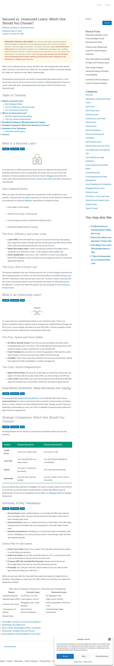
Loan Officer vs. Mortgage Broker (49, 493)
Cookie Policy (78, 661)
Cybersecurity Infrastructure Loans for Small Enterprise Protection (96, 50)
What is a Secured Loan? (12, 101)
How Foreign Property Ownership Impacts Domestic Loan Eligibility (97, 71)
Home (99, 5)
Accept (65, 656)
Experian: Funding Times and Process (20, 631)
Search (88, 19)
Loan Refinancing (93, 173)
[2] (62, 252)
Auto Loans (90, 107)
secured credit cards (48, 179)
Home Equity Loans (93, 142)
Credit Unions (91, 126)
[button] (109, 639)
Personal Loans (92, 192)
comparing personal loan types (33, 85)
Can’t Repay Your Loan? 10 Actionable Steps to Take (101, 248)
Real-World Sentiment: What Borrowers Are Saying (23, 122)
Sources (5, 134)
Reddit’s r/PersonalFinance (28, 398)
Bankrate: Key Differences (15, 625)
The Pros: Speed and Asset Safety (18, 116)
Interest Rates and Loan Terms (98, 146)
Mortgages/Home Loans (95, 188)
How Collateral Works (13, 104)
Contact (9, 661)
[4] (58, 355)
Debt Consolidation (93, 130)
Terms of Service (31, 661)
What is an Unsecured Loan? (14, 113)
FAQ (22, 149)
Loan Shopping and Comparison (98, 184)
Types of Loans (92, 208)
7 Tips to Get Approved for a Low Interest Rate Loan (100, 259)
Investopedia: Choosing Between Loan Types (22, 634)
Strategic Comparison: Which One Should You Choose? (26, 125)
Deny (84, 656)
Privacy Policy (88, 661)
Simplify (5, 149)
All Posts (5, 28)
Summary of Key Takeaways (14, 128)
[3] (54, 349)
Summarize (14, 149)
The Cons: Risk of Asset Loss (16, 110)
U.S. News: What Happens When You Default (23, 628)
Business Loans (92, 115)
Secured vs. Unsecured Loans (22, 28)
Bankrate (28, 200)
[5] (68, 376)
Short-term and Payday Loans (97, 200)
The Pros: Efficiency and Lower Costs (20, 107)
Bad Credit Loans (92, 111)
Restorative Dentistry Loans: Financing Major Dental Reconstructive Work (97, 38)
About (2, 661)
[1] (53, 246)
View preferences (102, 656)
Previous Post (9, 647)
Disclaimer (18, 661)
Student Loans (91, 204)
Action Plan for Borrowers (15, 131)
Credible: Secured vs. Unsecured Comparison (23, 622)
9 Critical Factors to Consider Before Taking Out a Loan (101, 229)
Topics (107, 5)
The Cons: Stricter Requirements (18, 119)
